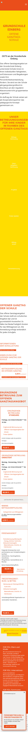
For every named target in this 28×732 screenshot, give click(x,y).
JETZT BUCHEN (10, 726)
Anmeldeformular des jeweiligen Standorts (14, 377)
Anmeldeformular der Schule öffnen (10, 363)
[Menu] (26, 5)
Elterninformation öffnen (7, 350)
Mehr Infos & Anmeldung (20, 570)
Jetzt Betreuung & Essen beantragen (15, 632)
